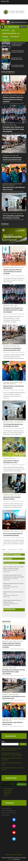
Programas (5, 36)
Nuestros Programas (8, 788)
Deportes (11, 183)
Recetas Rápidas (15, 36)
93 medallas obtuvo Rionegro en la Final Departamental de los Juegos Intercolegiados (18, 44)
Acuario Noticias (12, 26)
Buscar (3, 741)
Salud (19, 95)
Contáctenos (5, 40)
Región (17, 155)
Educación (15, 95)
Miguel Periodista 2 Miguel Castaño (17, 103)
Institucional (5, 30)
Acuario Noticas (7, 790)
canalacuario (11, 241)
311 (20, 549)
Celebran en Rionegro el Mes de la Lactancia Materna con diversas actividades (13, 99)
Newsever (10, 859)
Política (14, 155)
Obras (11, 155)
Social (22, 95)
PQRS (13, 30)
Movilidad (20, 183)
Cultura (11, 95)
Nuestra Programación (9, 240)
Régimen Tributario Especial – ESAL (11, 33)
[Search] (16, 27)
